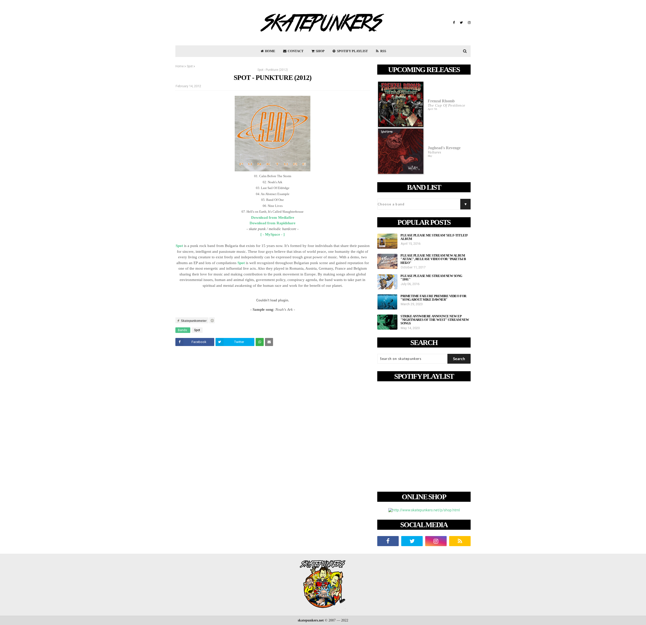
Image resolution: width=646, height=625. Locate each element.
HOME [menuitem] (269, 51)
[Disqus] (272, 421)
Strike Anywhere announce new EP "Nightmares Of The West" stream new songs (434, 320)
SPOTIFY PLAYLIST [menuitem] (352, 51)
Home (179, 66)
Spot (190, 66)
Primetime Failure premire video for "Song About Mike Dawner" (433, 297)
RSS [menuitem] (383, 51)
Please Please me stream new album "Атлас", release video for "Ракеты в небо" (433, 259)
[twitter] (461, 22)
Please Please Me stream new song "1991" (431, 277)
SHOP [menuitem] (320, 51)
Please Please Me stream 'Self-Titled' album (434, 237)
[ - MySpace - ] (272, 234)
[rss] (460, 541)
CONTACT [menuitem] (295, 51)
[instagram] (469, 22)
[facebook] (454, 22)
